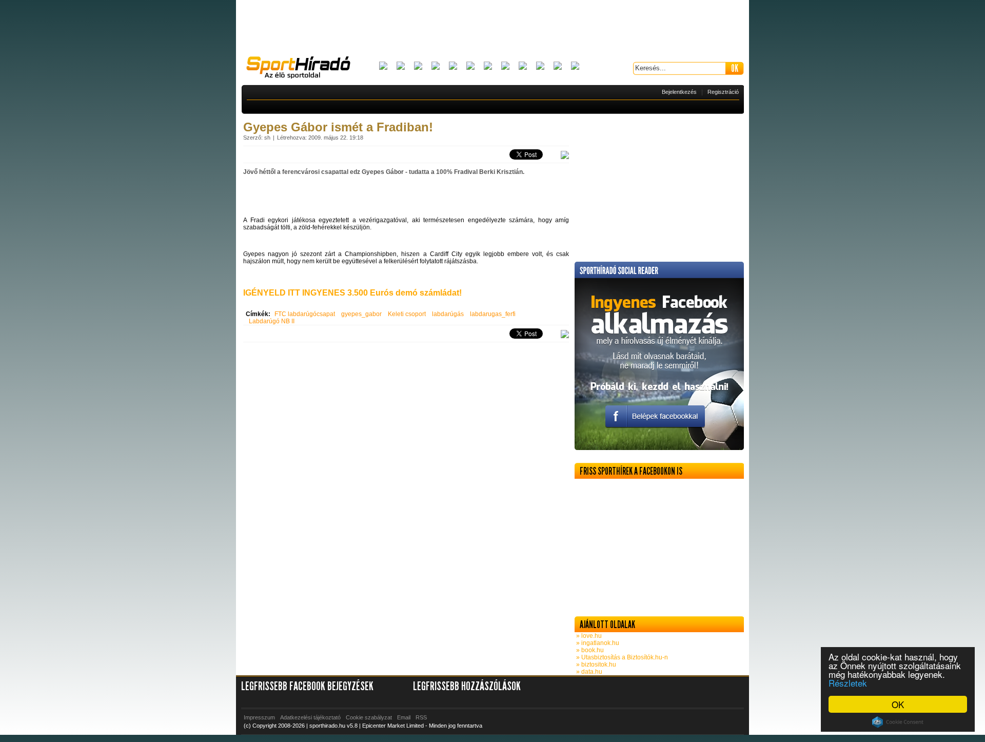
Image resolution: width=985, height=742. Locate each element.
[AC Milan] (383, 66)
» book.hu (589, 650)
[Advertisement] (492, 28)
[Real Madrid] (558, 66)
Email (403, 717)
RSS (421, 717)
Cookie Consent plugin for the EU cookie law (897, 722)
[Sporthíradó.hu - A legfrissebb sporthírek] (302, 68)
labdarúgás (448, 314)
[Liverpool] (505, 66)
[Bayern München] (435, 66)
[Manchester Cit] (523, 66)
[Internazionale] (470, 66)
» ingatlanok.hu (597, 643)
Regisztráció (723, 92)
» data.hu (588, 671)
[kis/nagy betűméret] (565, 156)
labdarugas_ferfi (493, 314)
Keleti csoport (407, 314)
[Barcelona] (418, 66)
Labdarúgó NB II (271, 321)
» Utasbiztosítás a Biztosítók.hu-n (621, 657)
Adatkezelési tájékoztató (310, 717)
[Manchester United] (540, 66)
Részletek (848, 682)
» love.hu (588, 635)
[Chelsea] (453, 66)
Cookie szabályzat (369, 717)
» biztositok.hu (595, 664)
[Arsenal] (401, 66)
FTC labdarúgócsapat (304, 314)
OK (898, 704)
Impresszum (259, 717)
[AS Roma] (575, 66)
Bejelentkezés (679, 92)
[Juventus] (488, 66)
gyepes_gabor (361, 314)
